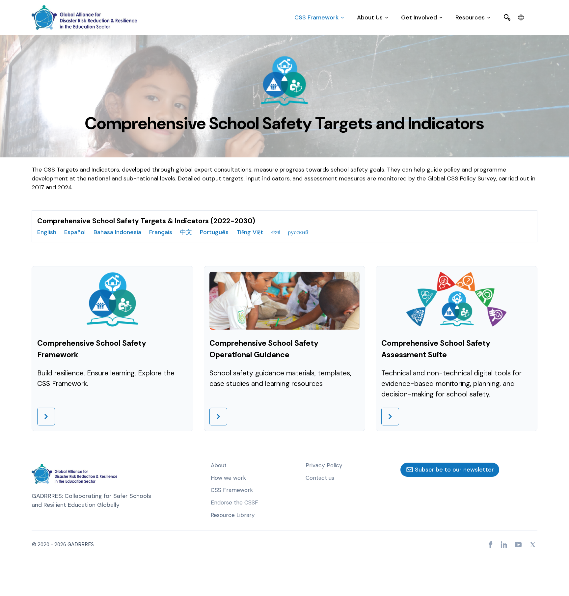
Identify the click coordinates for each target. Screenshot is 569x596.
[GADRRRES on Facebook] (490, 544)
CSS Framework (232, 490)
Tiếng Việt (249, 232)
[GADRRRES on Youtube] (518, 544)
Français (160, 232)
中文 (186, 232)
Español (75, 232)
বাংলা (275, 232)
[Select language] (521, 17)
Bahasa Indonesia (117, 232)
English (46, 232)
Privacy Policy (324, 465)
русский (298, 232)
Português (214, 232)
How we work (228, 477)
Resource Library (233, 515)
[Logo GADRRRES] (84, 17)
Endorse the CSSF (234, 502)
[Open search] (507, 17)
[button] (319, 18)
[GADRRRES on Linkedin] (503, 544)
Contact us (320, 477)
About (219, 465)
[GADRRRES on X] (532, 544)
